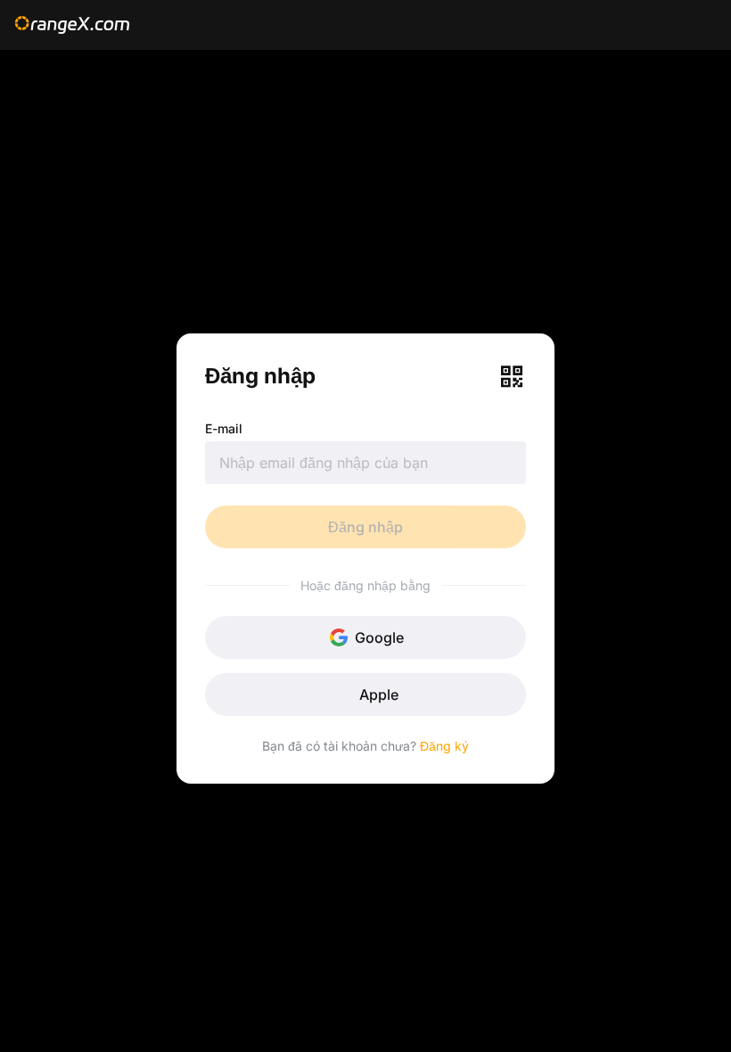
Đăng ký (444, 745)
